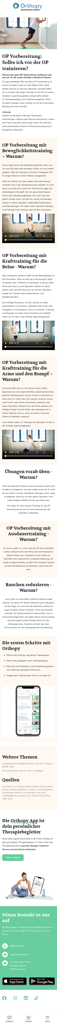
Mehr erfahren (13, 857)
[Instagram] (15, 998)
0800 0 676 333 (17, 946)
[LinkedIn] (26, 998)
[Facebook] (4, 998)
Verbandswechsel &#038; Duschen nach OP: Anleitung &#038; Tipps (27, 765)
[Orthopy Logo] (27, 7)
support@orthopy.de (19, 954)
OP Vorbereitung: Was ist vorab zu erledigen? (23, 770)
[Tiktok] (36, 998)
